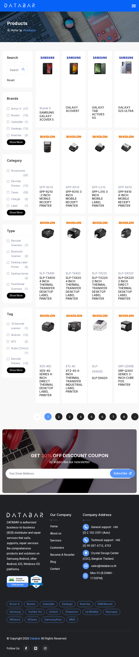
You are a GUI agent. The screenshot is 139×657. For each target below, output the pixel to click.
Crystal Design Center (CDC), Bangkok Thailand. (101, 555)
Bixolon (19, 115)
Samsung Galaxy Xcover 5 (46, 116)
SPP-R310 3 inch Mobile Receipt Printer (74, 198)
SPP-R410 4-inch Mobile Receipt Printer (125, 198)
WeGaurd (15, 619)
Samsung (15, 611)
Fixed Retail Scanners (19, 286)
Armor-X (19, 108)
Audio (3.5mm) (19, 350)
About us (55, 533)
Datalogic (19, 128)
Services (55, 540)
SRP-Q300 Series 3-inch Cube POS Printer (126, 377)
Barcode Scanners (19, 243)
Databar (35, 638)
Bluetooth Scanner (19, 254)
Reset (10, 80)
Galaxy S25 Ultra (126, 109)
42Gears (32, 619)
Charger (19, 199)
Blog (53, 562)
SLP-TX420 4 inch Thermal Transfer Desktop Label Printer (73, 288)
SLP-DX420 (100, 378)
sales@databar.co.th (103, 566)
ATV (19, 341)
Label (19, 205)
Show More (16, 142)
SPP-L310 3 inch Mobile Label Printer (100, 198)
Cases (19, 192)
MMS (72, 619)
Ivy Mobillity (91, 611)
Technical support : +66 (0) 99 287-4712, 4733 (101, 542)
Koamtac (19, 135)
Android (19, 334)
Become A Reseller (62, 554)
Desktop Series (19, 276)
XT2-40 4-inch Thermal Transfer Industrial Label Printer (74, 381)
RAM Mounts (105, 604)
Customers (57, 547)
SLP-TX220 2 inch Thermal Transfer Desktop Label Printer (100, 288)
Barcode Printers (19, 183)
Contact (55, 569)
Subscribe (121, 473)
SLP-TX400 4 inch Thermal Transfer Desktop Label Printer (47, 288)
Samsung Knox (53, 619)
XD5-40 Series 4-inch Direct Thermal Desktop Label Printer (46, 383)
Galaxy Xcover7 (72, 109)
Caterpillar (19, 121)
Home (14, 30)
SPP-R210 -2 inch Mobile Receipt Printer (46, 198)
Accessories (19, 173)
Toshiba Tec (35, 611)
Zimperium (71, 611)
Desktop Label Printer (19, 264)
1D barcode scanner (19, 326)
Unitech (53, 611)
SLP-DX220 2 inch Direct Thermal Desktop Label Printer (126, 288)
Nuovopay (111, 611)
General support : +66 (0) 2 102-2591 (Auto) (100, 529)
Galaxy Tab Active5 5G (98, 113)
